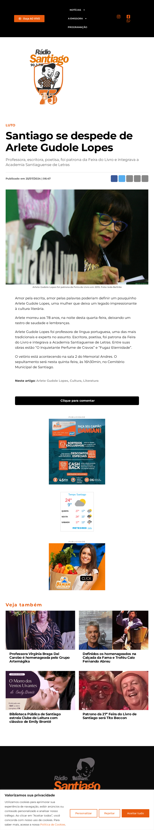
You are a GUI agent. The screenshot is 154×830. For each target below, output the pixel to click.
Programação (77, 27)
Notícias (75, 9)
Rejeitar (109, 813)
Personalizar (83, 813)
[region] (77, 810)
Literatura (91, 380)
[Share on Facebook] (114, 178)
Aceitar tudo (135, 813)
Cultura (76, 380)
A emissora (75, 18)
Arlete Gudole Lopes (52, 380)
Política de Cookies (52, 824)
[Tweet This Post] (122, 178)
